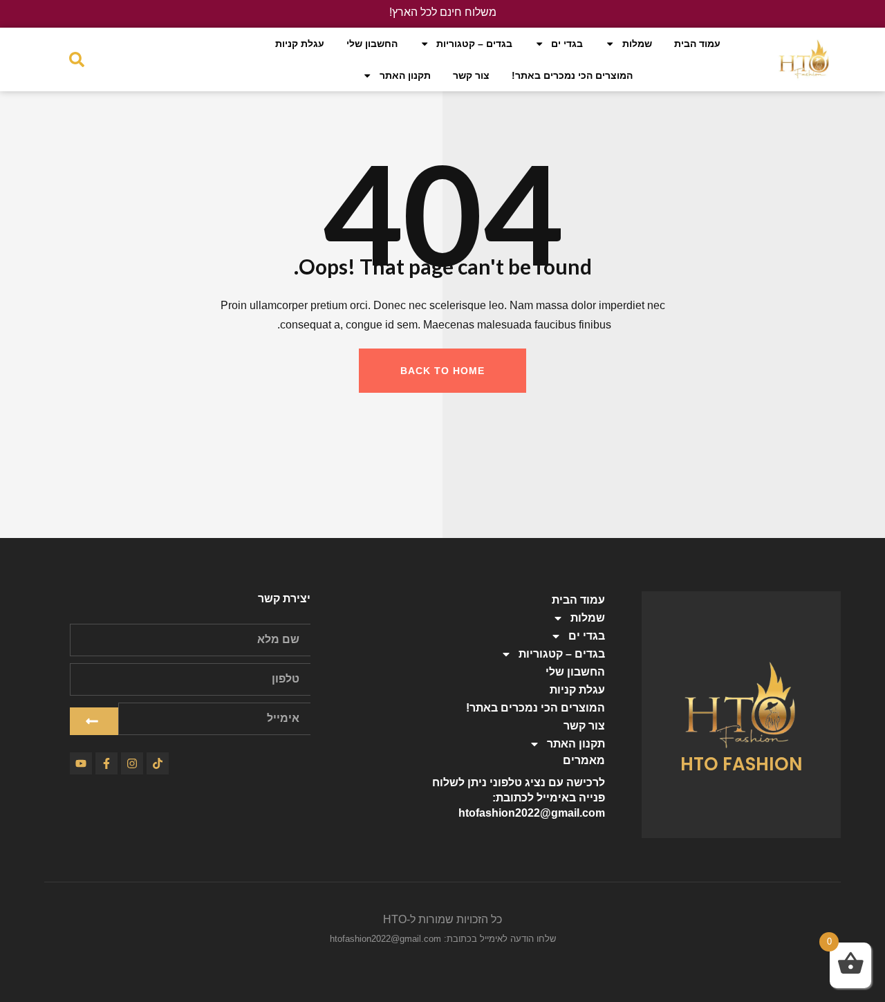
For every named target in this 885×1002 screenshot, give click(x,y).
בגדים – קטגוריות (474, 43)
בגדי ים (567, 43)
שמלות (637, 43)
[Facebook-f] (106, 763)
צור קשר (471, 75)
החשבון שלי (372, 43)
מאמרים (584, 760)
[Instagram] (132, 763)
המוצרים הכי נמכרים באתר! (572, 75)
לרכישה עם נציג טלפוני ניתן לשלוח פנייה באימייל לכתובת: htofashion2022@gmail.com (518, 798)
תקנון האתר (405, 75)
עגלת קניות (299, 43)
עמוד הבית (697, 43)
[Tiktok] (158, 763)
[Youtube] (81, 763)
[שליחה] (94, 721)
